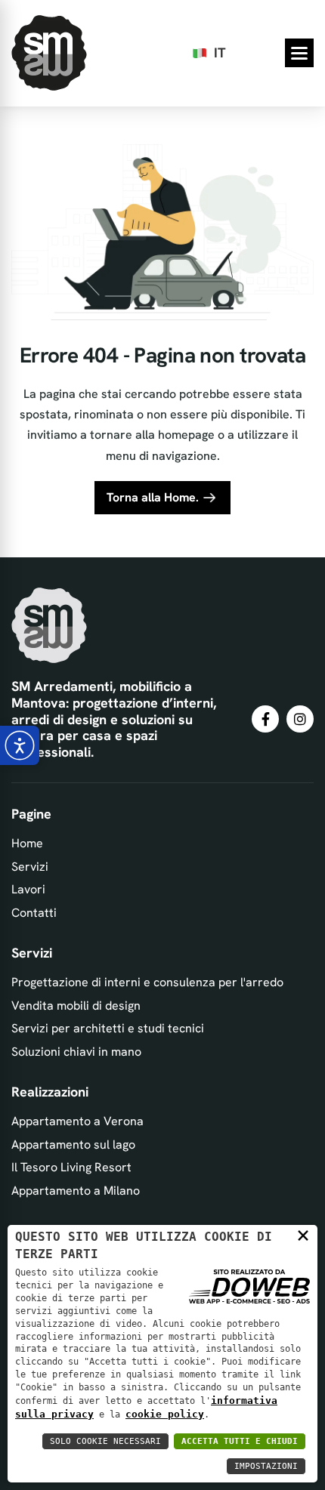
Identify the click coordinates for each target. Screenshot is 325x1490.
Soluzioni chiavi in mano (76, 1052)
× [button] (303, 1235)
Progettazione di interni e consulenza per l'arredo (147, 982)
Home (27, 843)
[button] (299, 53)
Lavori (28, 889)
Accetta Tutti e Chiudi (239, 1441)
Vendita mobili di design (76, 1005)
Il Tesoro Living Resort (71, 1167)
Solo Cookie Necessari (105, 1441)
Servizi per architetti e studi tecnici (107, 1028)
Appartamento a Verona (77, 1121)
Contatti (34, 913)
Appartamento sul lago (73, 1144)
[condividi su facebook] (265, 719)
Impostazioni (266, 1466)
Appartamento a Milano (75, 1190)
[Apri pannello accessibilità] (19, 745)
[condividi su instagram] (300, 719)
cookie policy (164, 1414)
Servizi (29, 867)
